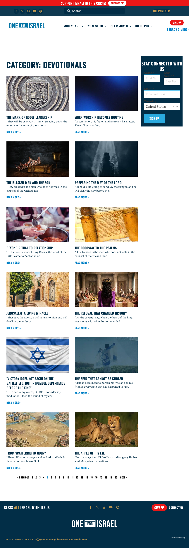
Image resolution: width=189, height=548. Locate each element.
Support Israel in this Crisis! (83, 3)
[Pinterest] (40, 11)
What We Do (95, 26)
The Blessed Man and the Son (28, 182)
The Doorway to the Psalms (96, 247)
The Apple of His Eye (90, 453)
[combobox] (94, 11)
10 (68, 477)
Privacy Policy (178, 537)
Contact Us (176, 507)
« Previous (23, 477)
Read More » (13, 132)
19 (111, 477)
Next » (123, 477)
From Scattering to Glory (26, 453)
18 (106, 477)
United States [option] (156, 107)
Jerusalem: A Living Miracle (27, 313)
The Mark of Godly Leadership (29, 117)
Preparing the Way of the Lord (98, 182)
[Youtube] (34, 11)
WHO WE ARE (72, 26)
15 (91, 477)
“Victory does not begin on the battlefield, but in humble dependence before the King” (35, 383)
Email (148, 88)
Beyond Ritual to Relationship (29, 247)
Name (148, 72)
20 (116, 477)
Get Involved (119, 26)
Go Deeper (142, 26)
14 (87, 477)
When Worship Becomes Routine (99, 117)
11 (72, 477)
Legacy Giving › (178, 29)
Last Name (168, 74)
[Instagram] (28, 11)
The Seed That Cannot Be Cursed (99, 378)
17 (101, 477)
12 (77, 477)
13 (82, 477)
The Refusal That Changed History (101, 313)
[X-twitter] (22, 11)
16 (96, 477)
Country (150, 101)
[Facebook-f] (16, 11)
